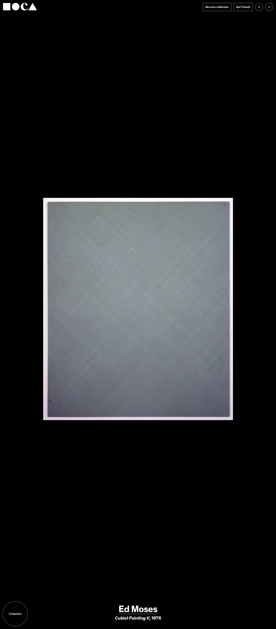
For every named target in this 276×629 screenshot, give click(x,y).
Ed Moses (138, 609)
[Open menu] (269, 7)
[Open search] (259, 7)
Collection (15, 614)
